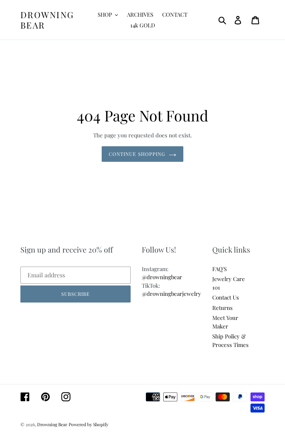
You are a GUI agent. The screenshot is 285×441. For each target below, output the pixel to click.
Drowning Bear (47, 20)
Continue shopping (137, 154)
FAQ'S (219, 269)
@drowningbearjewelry (171, 293)
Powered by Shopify (88, 424)
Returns (222, 307)
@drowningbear (162, 277)
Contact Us (225, 297)
